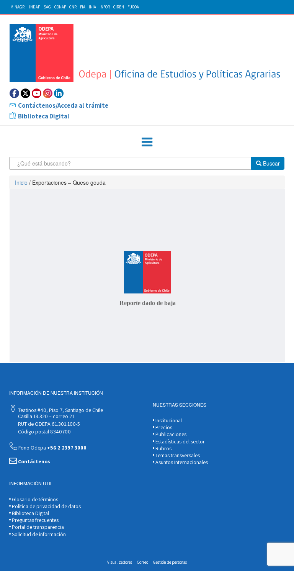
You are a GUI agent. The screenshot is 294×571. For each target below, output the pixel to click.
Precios (163, 427)
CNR (73, 7)
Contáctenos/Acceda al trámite (63, 105)
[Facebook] (14, 93)
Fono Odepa (52, 447)
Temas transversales (177, 455)
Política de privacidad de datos (46, 506)
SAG (47, 7)
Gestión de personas (170, 562)
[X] (25, 93)
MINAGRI (18, 7)
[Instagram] (47, 93)
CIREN (118, 7)
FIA (82, 7)
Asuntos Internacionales (181, 462)
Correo (142, 562)
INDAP (34, 7)
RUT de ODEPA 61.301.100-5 (48, 423)
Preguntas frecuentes (35, 520)
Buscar (270, 163)
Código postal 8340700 (44, 431)
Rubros (163, 448)
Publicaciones (170, 434)
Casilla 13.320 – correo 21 (45, 416)
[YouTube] (36, 93)
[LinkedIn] (59, 93)
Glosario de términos (34, 499)
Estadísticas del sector (179, 441)
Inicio (21, 182)
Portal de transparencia (37, 526)
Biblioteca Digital (43, 116)
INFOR (105, 7)
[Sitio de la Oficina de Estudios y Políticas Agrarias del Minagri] (147, 53)
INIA (92, 7)
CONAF (60, 7)
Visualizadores (119, 562)
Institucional (168, 420)
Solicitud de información (38, 534)
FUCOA (133, 7)
